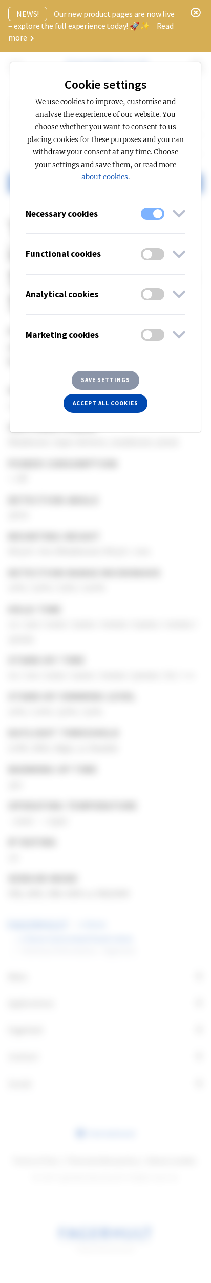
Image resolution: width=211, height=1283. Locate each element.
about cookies (104, 177)
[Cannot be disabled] (152, 214)
